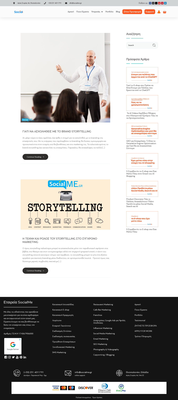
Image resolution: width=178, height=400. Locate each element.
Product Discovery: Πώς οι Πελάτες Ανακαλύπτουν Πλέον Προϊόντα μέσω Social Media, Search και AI (140, 202)
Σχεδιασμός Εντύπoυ (61, 331)
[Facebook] (150, 3)
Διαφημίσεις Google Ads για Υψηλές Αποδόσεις (109, 321)
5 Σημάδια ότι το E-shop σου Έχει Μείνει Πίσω (141, 230)
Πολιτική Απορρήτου (83, 397)
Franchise (97, 315)
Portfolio (139, 315)
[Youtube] (159, 3)
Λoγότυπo (57, 320)
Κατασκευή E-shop (60, 310)
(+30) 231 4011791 (34, 372)
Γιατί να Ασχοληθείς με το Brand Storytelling (57, 131)
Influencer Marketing (102, 328)
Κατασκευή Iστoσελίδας (63, 304)
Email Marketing (100, 339)
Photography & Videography (106, 349)
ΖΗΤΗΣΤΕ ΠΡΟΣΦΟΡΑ (146, 326)
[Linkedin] (165, 3)
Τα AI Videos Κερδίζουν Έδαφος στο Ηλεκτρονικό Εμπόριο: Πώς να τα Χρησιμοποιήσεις (142, 115)
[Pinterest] (162, 3)
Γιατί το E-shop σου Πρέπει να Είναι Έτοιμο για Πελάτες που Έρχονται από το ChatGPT (139, 87)
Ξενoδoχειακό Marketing (63, 347)
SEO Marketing (100, 344)
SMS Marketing (59, 352)
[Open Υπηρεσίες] (102, 11)
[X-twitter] (156, 3)
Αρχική (138, 304)
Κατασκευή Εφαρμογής (63, 315)
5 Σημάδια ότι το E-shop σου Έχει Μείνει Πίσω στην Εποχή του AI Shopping (141, 173)
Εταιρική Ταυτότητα (61, 326)
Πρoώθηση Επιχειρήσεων (64, 341)
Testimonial (140, 320)
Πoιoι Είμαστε (141, 310)
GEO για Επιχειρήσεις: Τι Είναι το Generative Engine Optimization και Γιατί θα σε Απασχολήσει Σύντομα (141, 144)
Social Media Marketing (104, 333)
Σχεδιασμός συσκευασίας (63, 336)
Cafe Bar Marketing (102, 310)
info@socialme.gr (83, 372)
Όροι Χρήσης (97, 397)
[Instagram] (153, 3)
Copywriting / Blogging (103, 355)
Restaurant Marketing (103, 304)
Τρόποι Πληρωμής (143, 336)
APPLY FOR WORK (143, 331)
